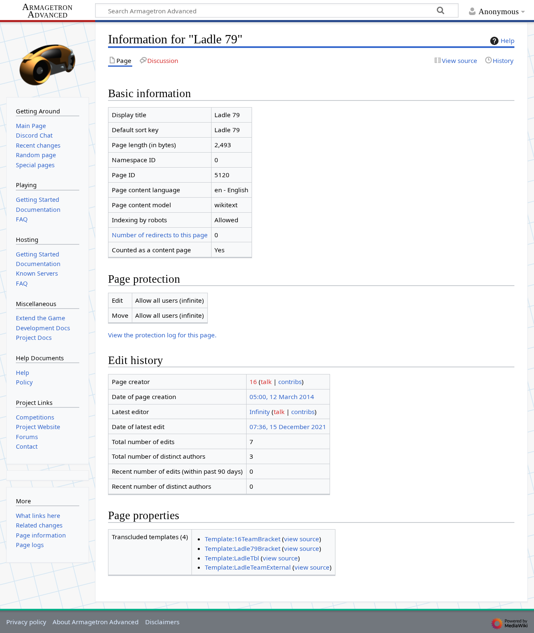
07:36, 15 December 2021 (287, 426)
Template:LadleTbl (232, 558)
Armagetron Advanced (47, 11)
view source (301, 539)
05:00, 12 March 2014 (281, 396)
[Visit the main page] (47, 59)
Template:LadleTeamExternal (248, 567)
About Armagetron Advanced (96, 622)
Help (507, 40)
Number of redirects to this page (160, 235)
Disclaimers (162, 622)
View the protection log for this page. (162, 335)
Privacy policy (26, 622)
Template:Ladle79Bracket (242, 548)
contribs (290, 381)
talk (266, 381)
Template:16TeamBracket (242, 539)
